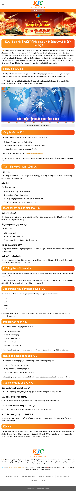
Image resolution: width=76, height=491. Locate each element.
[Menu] (2, 4)
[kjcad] (38, 4)
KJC (2, 50)
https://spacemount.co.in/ (16, 467)
